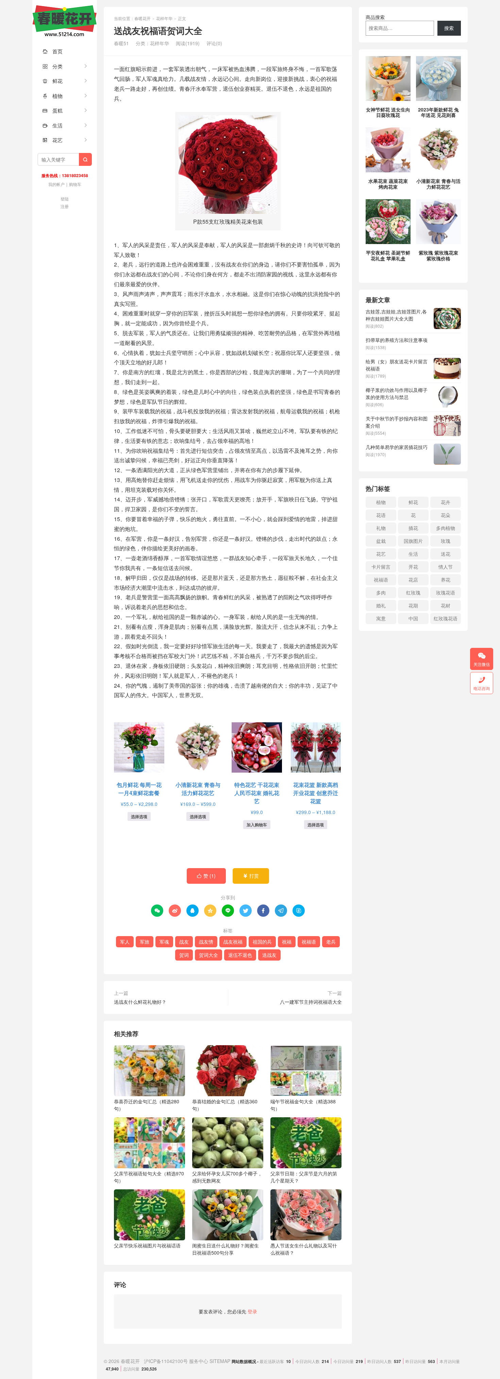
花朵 (445, 515)
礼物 (381, 527)
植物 (53, 95)
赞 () (206, 875)
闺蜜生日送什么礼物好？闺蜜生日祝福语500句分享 (225, 1249)
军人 (125, 941)
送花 (445, 553)
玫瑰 (445, 540)
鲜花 (53, 80)
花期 (413, 605)
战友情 (206, 941)
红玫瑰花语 (445, 618)
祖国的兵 (262, 941)
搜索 (449, 27)
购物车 (75, 184)
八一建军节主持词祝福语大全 (311, 1001)
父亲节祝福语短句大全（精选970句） (149, 1177)
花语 (381, 515)
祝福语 (309, 941)
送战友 (269, 954)
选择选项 (139, 816)
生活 (53, 125)
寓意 (381, 618)
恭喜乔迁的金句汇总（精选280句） (146, 1105)
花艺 (53, 139)
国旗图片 (413, 540)
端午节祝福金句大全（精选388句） (303, 1105)
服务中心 (198, 1361)
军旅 (144, 941)
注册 (65, 206)
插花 (413, 527)
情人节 (445, 566)
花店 (413, 579)
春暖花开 (64, 20)
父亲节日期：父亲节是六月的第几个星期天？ (303, 1177)
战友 (184, 941)
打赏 (251, 875)
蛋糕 (53, 110)
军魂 (164, 941)
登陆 (65, 199)
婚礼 (381, 605)
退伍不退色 (240, 954)
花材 (445, 605)
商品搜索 (375, 17)
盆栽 (381, 540)
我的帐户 (56, 184)
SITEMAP (220, 1361)
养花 (445, 579)
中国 (413, 618)
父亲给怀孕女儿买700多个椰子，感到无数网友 (227, 1177)
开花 (413, 566)
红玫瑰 (413, 592)
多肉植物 (445, 527)
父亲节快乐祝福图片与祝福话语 (147, 1245)
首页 (53, 51)
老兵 (331, 941)
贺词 (184, 954)
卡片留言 (380, 566)
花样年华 (164, 18)
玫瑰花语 (445, 592)
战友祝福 (233, 941)
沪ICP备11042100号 (166, 1361)
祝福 (286, 941)
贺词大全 (208, 954)
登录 (252, 1311)
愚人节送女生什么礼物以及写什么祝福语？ (303, 1249)
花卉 (445, 502)
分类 (53, 66)
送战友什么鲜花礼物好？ (140, 1001)
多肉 (381, 592)
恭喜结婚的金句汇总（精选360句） (224, 1105)
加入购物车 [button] (257, 825)
